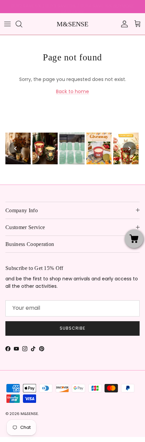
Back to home (72, 91)
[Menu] (7, 24)
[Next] (129, 148)
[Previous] (15, 148)
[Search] (22, 24)
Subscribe (72, 328)
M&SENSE (29, 413)
